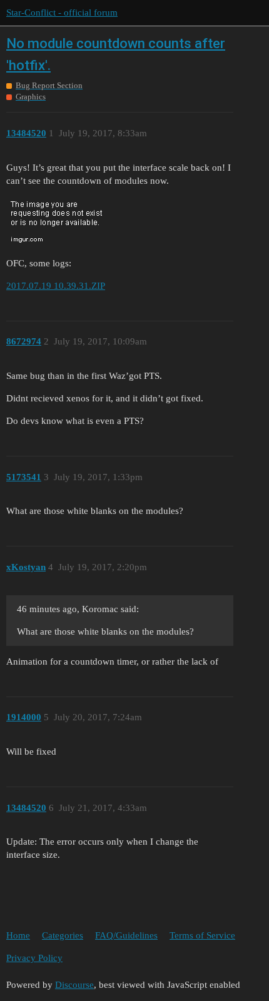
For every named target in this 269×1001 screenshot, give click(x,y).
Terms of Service (202, 935)
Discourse (74, 985)
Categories (62, 935)
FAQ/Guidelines (126, 935)
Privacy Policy (34, 958)
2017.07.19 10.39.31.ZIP (55, 286)
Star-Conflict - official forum (62, 13)
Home (18, 935)
